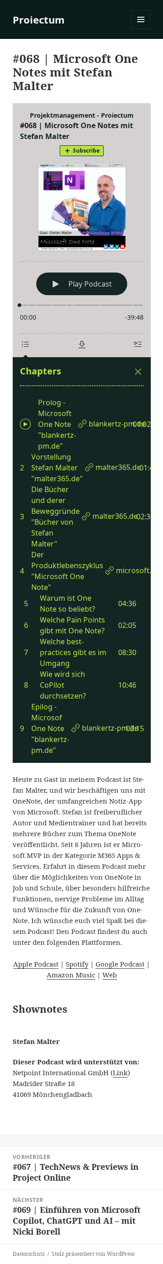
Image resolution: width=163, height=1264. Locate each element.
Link (120, 1072)
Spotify (77, 963)
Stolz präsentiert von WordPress (93, 1254)
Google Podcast (120, 963)
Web (109, 974)
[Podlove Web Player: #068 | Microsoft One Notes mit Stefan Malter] (82, 433)
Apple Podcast (35, 963)
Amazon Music (71, 974)
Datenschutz (29, 1254)
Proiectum (39, 19)
